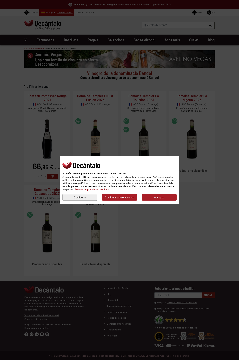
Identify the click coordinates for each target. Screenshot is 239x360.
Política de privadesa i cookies (92, 189)
